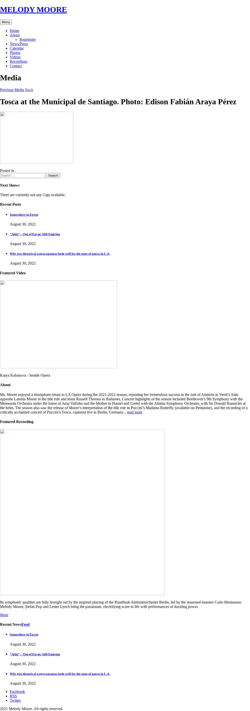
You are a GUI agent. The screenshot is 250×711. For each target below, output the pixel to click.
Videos (15, 57)
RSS (13, 696)
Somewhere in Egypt (24, 214)
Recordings (18, 61)
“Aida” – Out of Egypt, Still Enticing (35, 234)
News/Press (19, 44)
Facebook (17, 692)
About (15, 35)
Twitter (15, 700)
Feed (25, 624)
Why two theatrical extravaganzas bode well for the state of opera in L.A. (60, 253)
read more (134, 412)
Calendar (17, 48)
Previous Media (12, 90)
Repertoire (28, 39)
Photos (15, 53)
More (4, 615)
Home (14, 31)
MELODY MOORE (33, 9)
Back (29, 90)
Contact (16, 66)
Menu (6, 22)
